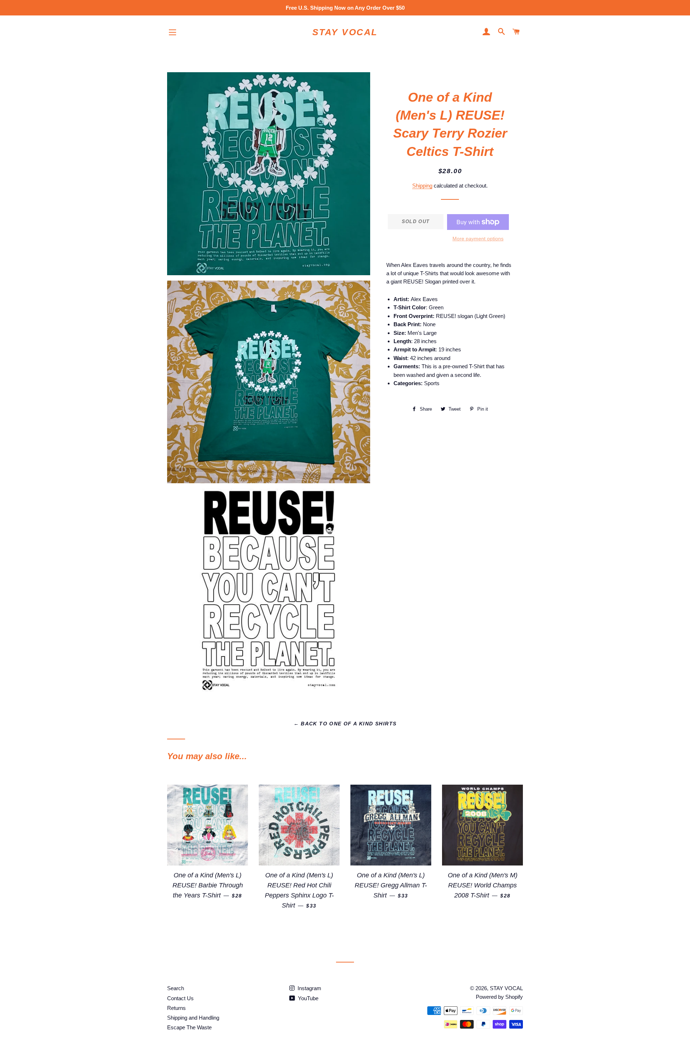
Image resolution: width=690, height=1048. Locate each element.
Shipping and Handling (193, 1018)
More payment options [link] (477, 238)
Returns (176, 1008)
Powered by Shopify (499, 997)
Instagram (308, 988)
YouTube (307, 998)
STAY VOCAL (345, 32)
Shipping (422, 186)
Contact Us (180, 998)
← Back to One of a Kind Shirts (345, 723)
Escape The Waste (189, 1027)
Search (175, 988)
